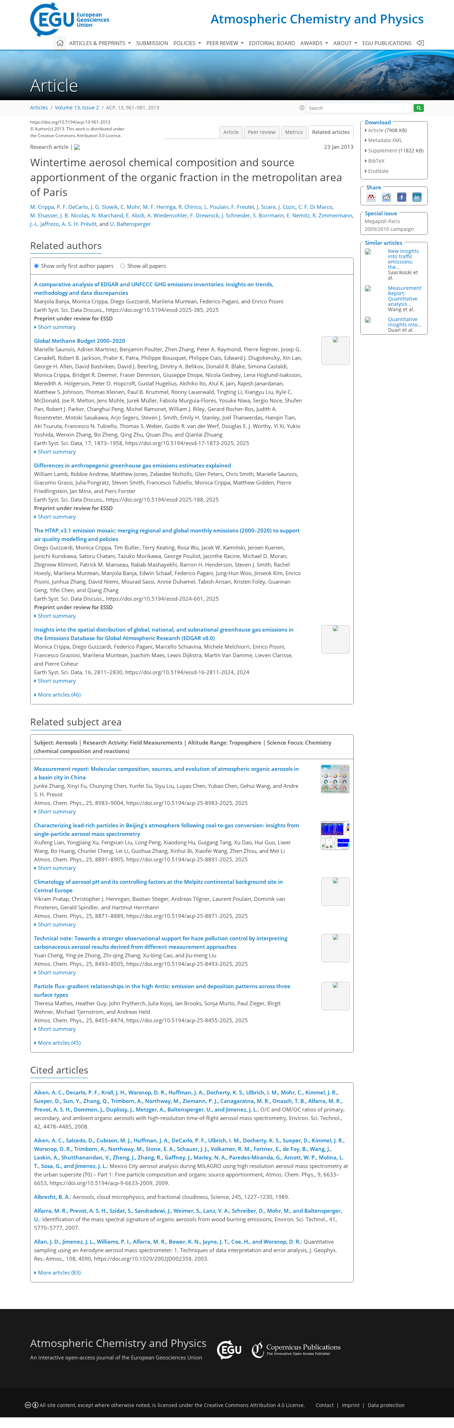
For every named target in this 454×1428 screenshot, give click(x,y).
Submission (152, 43)
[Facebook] (401, 196)
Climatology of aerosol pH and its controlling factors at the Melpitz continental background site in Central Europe (158, 886)
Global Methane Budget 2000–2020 (79, 340)
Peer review (262, 132)
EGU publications (386, 43)
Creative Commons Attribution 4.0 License (254, 1405)
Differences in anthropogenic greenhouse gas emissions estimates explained (132, 465)
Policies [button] (185, 43)
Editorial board (272, 43)
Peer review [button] (223, 43)
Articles (39, 107)
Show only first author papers (77, 265)
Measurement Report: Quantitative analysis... (404, 296)
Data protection (386, 1405)
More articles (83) (59, 1272)
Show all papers (146, 265)
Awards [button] (312, 43)
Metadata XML (385, 140)
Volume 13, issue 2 (77, 107)
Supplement (382, 150)
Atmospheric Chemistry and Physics (317, 18)
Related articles (331, 132)
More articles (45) (59, 1042)
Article (231, 132)
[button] (302, 107)
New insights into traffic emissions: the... (403, 259)
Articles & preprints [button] (98, 43)
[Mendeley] (371, 196)
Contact (325, 1405)
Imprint (351, 1405)
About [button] (343, 43)
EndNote (378, 171)
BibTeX (376, 160)
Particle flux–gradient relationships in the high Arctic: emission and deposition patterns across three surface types (162, 990)
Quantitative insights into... (405, 322)
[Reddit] (386, 196)
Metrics (294, 132)
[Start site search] (419, 108)
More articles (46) (59, 694)
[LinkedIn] (417, 196)
